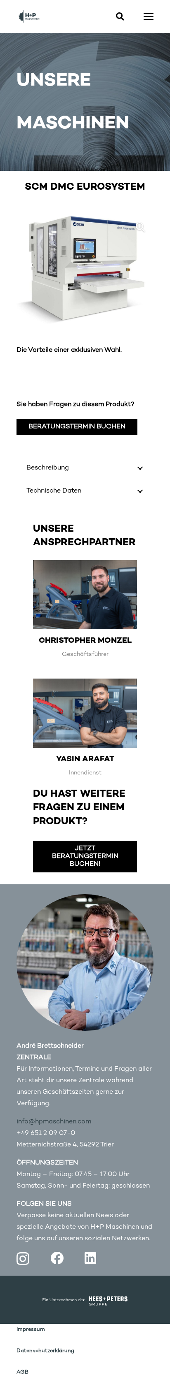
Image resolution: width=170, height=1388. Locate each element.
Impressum (31, 1329)
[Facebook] (57, 1258)
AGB (22, 1372)
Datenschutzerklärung (45, 1351)
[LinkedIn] (90, 1258)
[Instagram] (23, 1258)
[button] (120, 16)
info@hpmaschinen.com (54, 1121)
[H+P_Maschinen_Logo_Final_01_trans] (29, 16)
